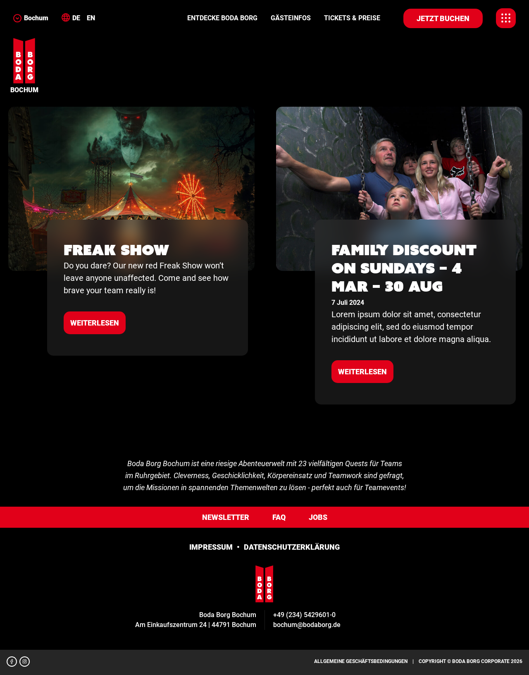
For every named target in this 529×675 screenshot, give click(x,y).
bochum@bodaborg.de (307, 625)
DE (76, 18)
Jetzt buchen (443, 18)
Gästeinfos (291, 18)
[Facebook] (12, 661)
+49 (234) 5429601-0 (304, 615)
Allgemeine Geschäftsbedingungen (360, 661)
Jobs (318, 517)
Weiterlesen (94, 322)
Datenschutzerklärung (292, 547)
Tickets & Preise (352, 18)
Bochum (36, 18)
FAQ (279, 517)
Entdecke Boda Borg (222, 18)
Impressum (211, 547)
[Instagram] (24, 661)
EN (91, 18)
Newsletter (225, 517)
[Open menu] (506, 18)
